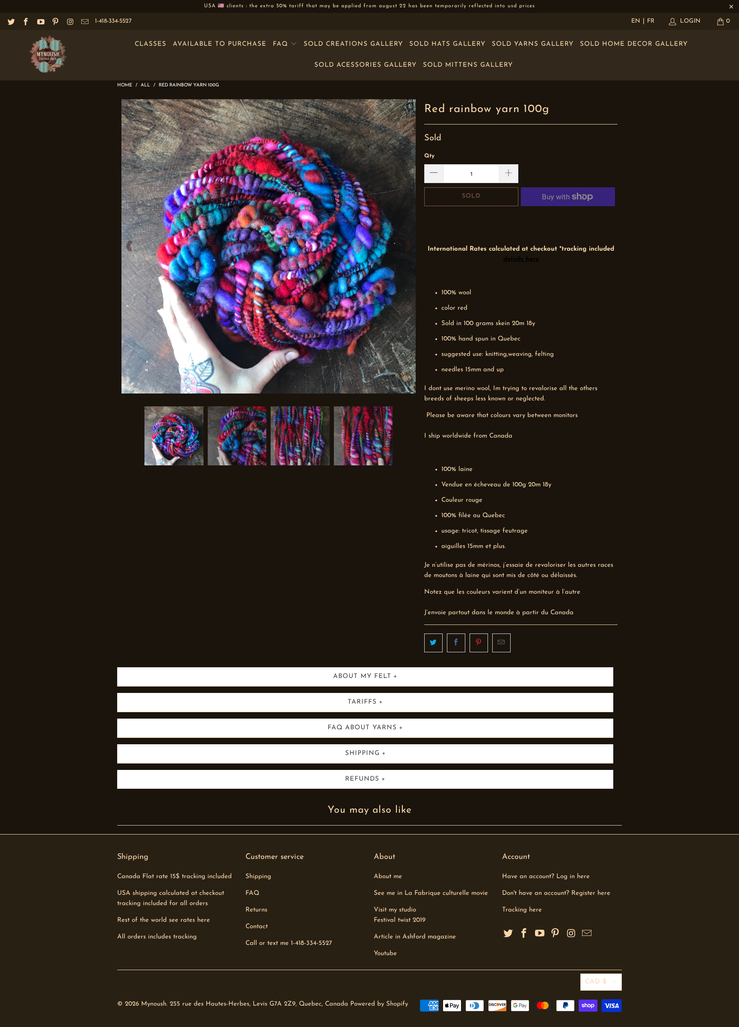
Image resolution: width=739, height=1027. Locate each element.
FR (650, 21)
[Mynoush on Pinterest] (55, 21)
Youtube (385, 953)
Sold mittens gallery (468, 65)
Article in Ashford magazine (415, 937)
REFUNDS (362, 779)
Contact (256, 926)
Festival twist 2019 (400, 920)
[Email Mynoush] (84, 21)
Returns (256, 910)
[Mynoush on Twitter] (10, 21)
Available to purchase (219, 44)
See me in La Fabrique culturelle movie (431, 893)
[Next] (407, 246)
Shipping (258, 876)
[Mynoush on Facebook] (25, 21)
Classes (150, 44)
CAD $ (596, 982)
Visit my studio (395, 910)
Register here (590, 893)
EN (635, 21)
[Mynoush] (48, 55)
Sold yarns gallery (532, 44)
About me (388, 876)
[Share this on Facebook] (456, 642)
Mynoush (153, 1004)
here (535, 910)
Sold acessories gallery (365, 65)
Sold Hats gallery (447, 44)
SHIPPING (362, 753)
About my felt (362, 676)
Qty (429, 156)
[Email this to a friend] (501, 642)
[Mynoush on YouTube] (40, 21)
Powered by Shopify (379, 1004)
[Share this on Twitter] (433, 642)
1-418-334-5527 (113, 21)
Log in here (573, 876)
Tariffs (362, 702)
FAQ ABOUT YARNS (362, 728)
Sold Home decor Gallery (634, 44)
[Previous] (129, 246)
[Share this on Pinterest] (479, 642)
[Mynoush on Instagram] (69, 21)
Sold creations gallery (353, 44)
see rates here (189, 920)
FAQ (281, 44)
